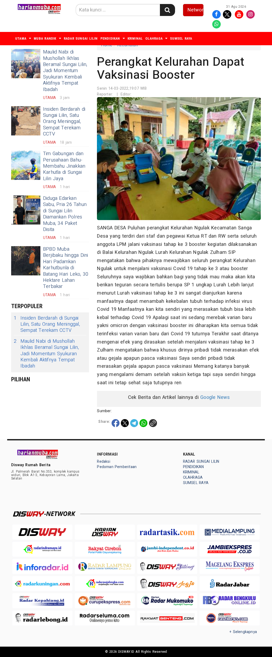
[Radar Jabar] (229, 584)
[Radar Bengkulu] (229, 601)
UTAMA (20, 38)
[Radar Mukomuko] (167, 601)
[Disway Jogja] (167, 583)
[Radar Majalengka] (104, 584)
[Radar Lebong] (42, 618)
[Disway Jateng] (167, 566)
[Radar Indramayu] (42, 549)
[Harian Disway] (104, 532)
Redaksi (103, 461)
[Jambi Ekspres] (229, 549)
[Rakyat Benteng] (167, 618)
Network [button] (196, 10)
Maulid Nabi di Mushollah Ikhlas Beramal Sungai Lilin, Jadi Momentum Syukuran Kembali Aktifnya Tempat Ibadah (65, 70)
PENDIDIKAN (110, 38)
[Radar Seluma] (104, 618)
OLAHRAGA (154, 38)
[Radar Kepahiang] (42, 601)
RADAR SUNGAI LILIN (81, 38)
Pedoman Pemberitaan (117, 467)
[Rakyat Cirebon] (104, 549)
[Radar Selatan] (229, 618)
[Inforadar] (42, 566)
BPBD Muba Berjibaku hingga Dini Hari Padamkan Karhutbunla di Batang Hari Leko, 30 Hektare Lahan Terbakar (65, 268)
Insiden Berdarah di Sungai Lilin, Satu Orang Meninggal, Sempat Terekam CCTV (64, 122)
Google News (215, 397)
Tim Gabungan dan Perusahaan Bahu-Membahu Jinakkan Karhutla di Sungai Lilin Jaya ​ (64, 166)
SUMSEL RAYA (181, 38)
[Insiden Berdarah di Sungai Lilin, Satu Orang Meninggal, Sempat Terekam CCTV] (25, 120)
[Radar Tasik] (167, 532)
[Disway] (42, 532)
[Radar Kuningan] (42, 584)
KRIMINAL (135, 38)
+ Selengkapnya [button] (243, 632)
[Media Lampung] (229, 532)
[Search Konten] (167, 10)
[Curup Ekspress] (104, 601)
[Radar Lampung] (104, 566)
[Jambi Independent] (167, 549)
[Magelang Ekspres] (229, 566)
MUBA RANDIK (45, 38)
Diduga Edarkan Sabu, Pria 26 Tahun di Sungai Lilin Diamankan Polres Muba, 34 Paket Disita (65, 214)
